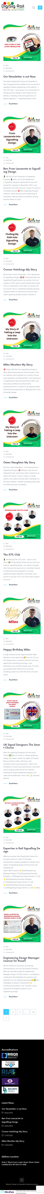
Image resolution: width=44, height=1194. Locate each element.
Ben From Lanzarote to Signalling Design (21, 170)
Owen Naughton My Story (19, 462)
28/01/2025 (8, 641)
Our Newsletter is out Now (19, 76)
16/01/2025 (8, 949)
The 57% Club (11, 554)
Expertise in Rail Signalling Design (21, 850)
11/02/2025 (8, 356)
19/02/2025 (8, 160)
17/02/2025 (8, 261)
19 (33, 1011)
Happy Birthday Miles (16, 649)
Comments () (9, 71)
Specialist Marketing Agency (28, 1184)
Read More (13, 103)
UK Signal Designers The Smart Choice (21, 746)
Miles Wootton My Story (18, 364)
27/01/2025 (8, 736)
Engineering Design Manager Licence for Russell (21, 959)
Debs (7, 65)
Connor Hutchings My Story (20, 269)
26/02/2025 (8, 68)
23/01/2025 (8, 840)
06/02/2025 (8, 546)
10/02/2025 (8, 454)
